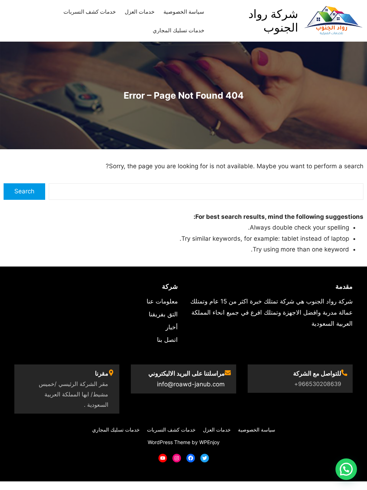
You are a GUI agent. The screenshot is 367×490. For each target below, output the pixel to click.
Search (24, 191)
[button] (346, 469)
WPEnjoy (209, 442)
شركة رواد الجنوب (273, 20)
